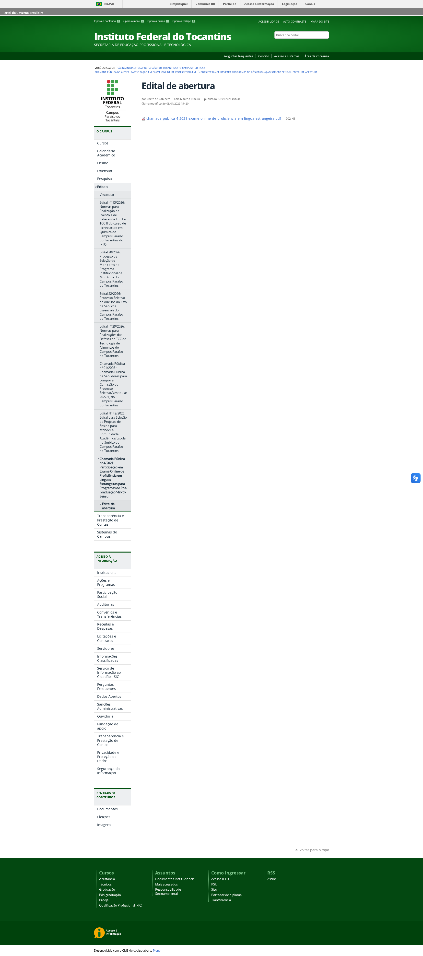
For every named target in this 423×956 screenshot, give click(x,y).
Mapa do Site (320, 21)
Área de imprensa (317, 56)
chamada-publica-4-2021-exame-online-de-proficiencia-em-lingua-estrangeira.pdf (213, 118)
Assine (272, 879)
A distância (107, 879)
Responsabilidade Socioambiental (168, 891)
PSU (214, 884)
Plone (157, 950)
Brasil (109, 4)
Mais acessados (166, 884)
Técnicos (105, 884)
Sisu (214, 889)
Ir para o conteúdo (106, 21)
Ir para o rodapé (183, 21)
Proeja (103, 900)
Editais (199, 68)
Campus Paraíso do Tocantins (157, 68)
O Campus (185, 68)
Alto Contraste (294, 21)
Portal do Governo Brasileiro (22, 13)
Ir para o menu (133, 21)
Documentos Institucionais (174, 879)
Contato (263, 56)
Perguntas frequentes (238, 56)
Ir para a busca (157, 21)
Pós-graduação (110, 895)
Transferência (221, 900)
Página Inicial (126, 68)
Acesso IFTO (220, 879)
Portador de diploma (226, 895)
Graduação (107, 889)
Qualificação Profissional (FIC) (120, 905)
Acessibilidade (268, 21)
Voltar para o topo (314, 850)
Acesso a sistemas (286, 56)
